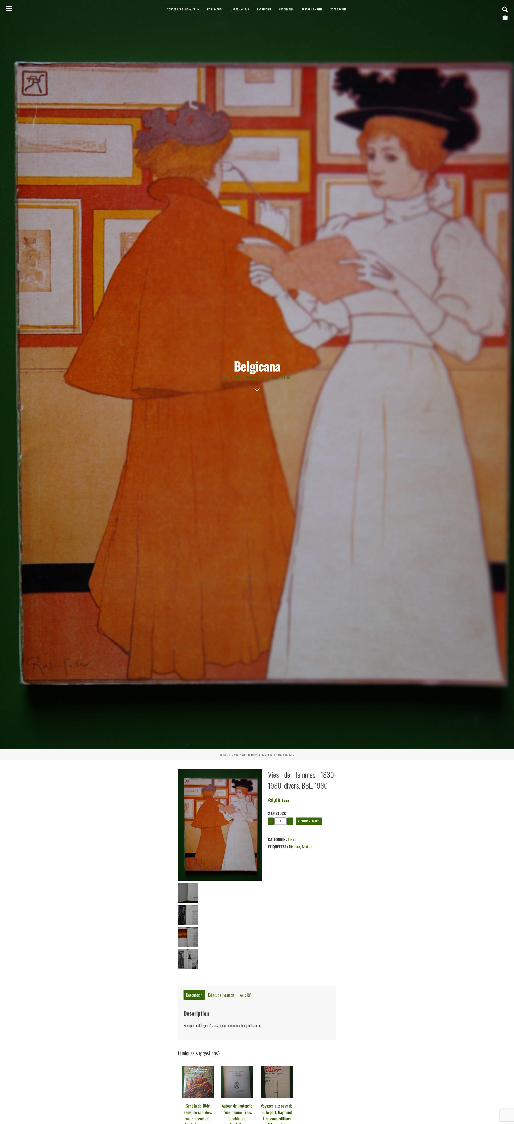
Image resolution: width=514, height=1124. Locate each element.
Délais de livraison (221, 995)
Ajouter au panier (308, 821)
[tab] (194, 995)
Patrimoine (264, 9)
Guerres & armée (312, 9)
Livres (235, 754)
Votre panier (338, 9)
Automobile (286, 9)
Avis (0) (245, 995)
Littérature (215, 9)
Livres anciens (240, 9)
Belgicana (257, 365)
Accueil (224, 754)
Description (194, 995)
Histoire (294, 846)
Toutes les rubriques (181, 9)
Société (307, 846)
